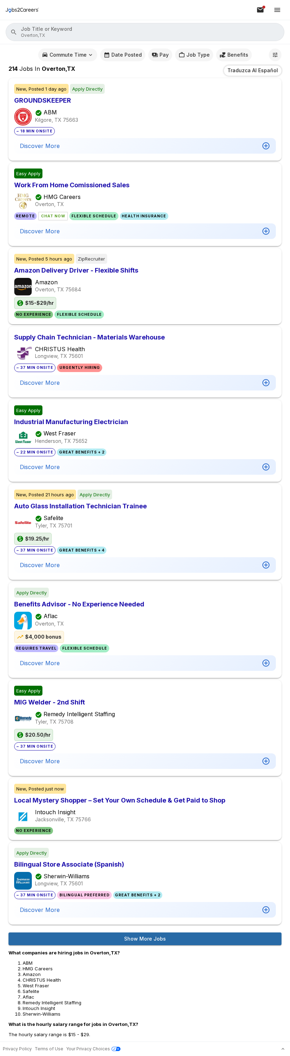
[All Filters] (275, 54)
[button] (145, 32)
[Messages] (260, 10)
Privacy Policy (17, 1048)
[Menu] (277, 10)
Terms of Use (49, 1048)
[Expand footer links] (283, 1049)
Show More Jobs (145, 939)
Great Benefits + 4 (82, 550)
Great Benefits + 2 (82, 452)
